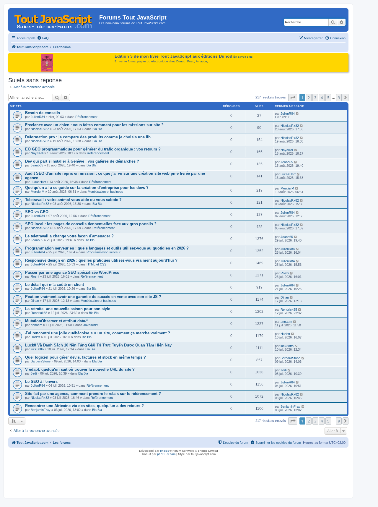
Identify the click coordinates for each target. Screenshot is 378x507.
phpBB (165, 450)
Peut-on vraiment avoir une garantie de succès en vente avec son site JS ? (93, 296)
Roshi (35, 276)
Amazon (201, 61)
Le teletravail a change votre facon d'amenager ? (69, 236)
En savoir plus (242, 56)
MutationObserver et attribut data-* (56, 321)
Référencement (86, 117)
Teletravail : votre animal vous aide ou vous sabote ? (73, 199)
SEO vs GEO (36, 212)
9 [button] (339, 97)
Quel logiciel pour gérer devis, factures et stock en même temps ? (85, 357)
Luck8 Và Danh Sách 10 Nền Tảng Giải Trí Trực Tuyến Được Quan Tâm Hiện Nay (98, 345)
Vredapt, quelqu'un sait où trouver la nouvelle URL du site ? (80, 369)
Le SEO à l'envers (41, 381)
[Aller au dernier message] (297, 113)
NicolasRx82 (40, 129)
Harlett (35, 337)
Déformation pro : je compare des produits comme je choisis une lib (88, 137)
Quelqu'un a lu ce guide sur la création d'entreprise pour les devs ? (87, 187)
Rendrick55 (39, 313)
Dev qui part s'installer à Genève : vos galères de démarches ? (82, 161)
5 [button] (328, 97)
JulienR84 (38, 117)
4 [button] (322, 97)
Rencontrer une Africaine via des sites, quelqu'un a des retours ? (84, 406)
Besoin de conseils (42, 113)
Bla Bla (97, 129)
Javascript (90, 325)
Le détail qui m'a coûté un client (54, 284)
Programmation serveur (103, 252)
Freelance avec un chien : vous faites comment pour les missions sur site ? (94, 125)
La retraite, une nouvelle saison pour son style (67, 309)
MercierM (37, 191)
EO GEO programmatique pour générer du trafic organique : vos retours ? (93, 149)
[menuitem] (43, 38)
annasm (36, 325)
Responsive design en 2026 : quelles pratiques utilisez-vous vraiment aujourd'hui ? (101, 260)
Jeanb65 (37, 165)
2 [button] (309, 97)
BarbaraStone (40, 361)
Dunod (180, 61)
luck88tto (37, 349)
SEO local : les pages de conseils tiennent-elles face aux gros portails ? (91, 224)
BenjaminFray (40, 410)
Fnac (190, 61)
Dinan (35, 300)
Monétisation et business (105, 191)
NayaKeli (37, 153)
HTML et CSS (96, 264)
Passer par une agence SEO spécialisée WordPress (72, 272)
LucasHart (38, 182)
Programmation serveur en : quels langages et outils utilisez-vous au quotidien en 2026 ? (107, 248)
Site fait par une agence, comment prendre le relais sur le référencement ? (93, 393)
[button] (292, 97)
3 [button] (315, 97)
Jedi (34, 373)
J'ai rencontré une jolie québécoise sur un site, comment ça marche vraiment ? (97, 333)
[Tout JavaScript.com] (54, 19)
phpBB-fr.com (166, 454)
